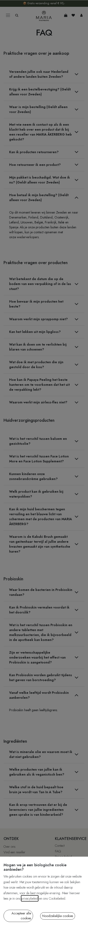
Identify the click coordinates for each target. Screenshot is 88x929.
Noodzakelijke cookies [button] (57, 915)
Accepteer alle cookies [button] (21, 916)
